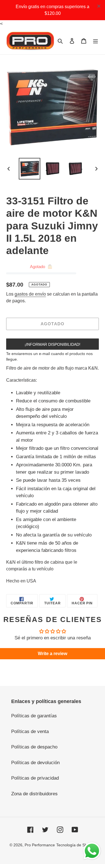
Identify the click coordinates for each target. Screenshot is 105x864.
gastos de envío (30, 294)
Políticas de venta (30, 731)
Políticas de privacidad (35, 778)
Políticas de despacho (34, 747)
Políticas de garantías (34, 715)
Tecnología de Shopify (75, 845)
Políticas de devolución (35, 762)
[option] (29, 168)
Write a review (52, 653)
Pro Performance (40, 845)
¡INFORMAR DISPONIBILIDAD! (52, 344)
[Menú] (95, 40)
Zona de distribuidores (34, 793)
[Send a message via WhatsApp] (92, 851)
